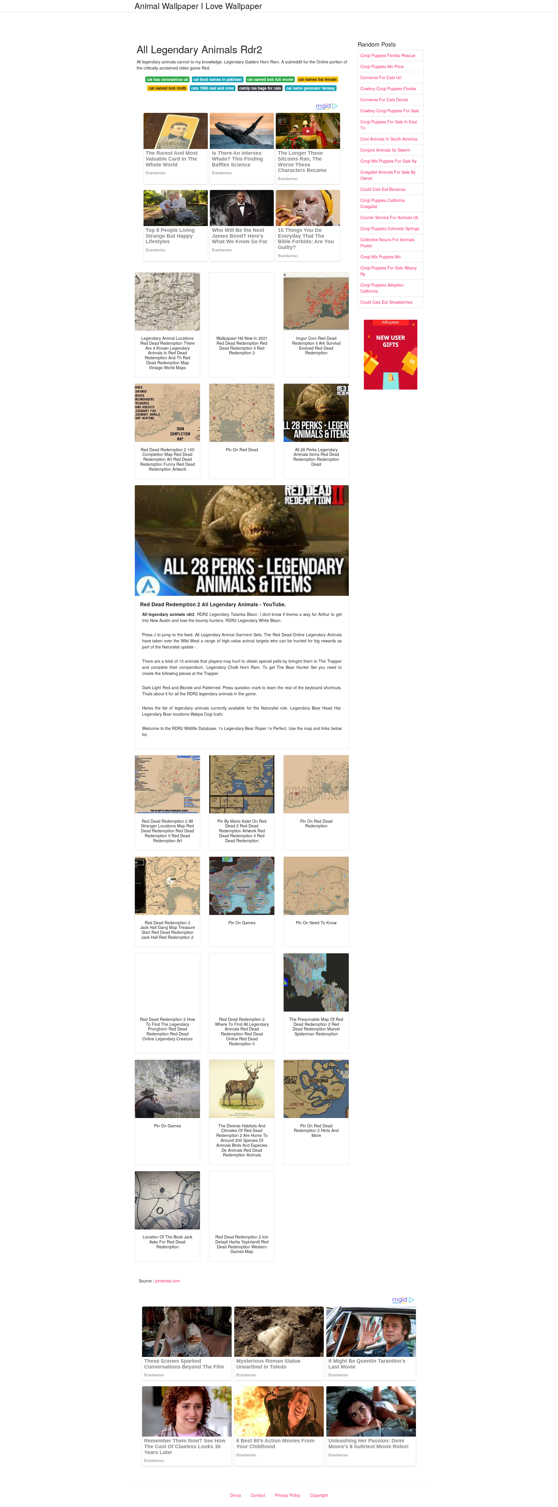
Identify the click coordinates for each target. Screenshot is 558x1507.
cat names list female (317, 79)
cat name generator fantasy (310, 88)
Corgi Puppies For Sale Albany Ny (388, 271)
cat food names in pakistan (217, 79)
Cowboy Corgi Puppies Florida (388, 88)
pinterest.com (167, 1281)
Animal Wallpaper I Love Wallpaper (198, 5)
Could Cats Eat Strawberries (386, 302)
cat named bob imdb (167, 88)
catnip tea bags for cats (260, 88)
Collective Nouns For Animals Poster (387, 242)
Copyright (319, 1495)
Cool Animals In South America (388, 139)
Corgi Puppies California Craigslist (382, 203)
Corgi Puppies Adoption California (382, 288)
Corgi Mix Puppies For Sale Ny (388, 161)
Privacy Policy (287, 1495)
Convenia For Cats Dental (384, 99)
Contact (258, 1495)
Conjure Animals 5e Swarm (385, 150)
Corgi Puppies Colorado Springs (389, 228)
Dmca (235, 1495)
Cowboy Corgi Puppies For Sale (389, 110)
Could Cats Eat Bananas (382, 189)
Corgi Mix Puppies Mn (380, 257)
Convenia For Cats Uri (380, 77)
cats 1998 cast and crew (212, 88)
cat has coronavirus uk (167, 79)
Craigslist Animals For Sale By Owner (388, 175)
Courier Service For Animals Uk (389, 217)
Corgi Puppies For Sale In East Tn (388, 125)
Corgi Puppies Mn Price (382, 66)
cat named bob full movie (270, 79)
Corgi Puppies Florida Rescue (387, 55)
